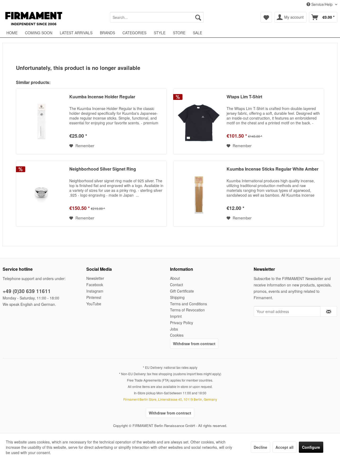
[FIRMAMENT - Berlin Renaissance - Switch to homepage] (33, 18)
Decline (260, 447)
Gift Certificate (182, 291)
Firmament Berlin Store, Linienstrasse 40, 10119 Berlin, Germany (170, 399)
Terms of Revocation (187, 309)
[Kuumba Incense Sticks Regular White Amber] (198, 193)
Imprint (176, 316)
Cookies (177, 335)
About (175, 278)
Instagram (94, 291)
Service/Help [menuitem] (322, 4)
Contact (176, 284)
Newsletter (95, 278)
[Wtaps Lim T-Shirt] (198, 121)
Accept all (284, 447)
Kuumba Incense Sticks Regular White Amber (272, 169)
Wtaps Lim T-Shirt (244, 97)
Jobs (174, 329)
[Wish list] (266, 17)
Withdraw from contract (194, 343)
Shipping (177, 297)
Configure (311, 447)
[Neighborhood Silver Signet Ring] (41, 193)
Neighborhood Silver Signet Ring (102, 169)
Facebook (94, 284)
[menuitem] (157, 17)
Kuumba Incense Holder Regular (102, 97)
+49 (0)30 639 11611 (27, 291)
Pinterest (93, 297)
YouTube (93, 303)
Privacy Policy (181, 322)
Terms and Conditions (188, 303)
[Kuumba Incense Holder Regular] (41, 121)
